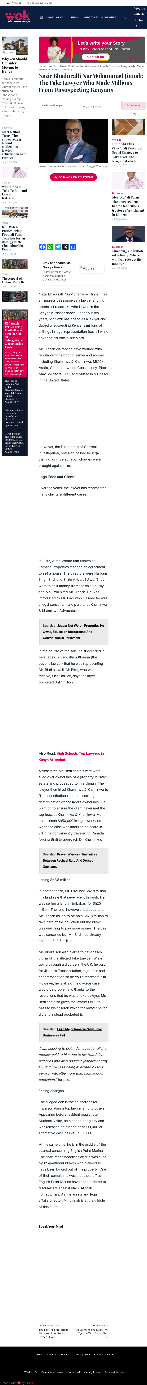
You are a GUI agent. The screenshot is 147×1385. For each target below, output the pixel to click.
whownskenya (53, 105)
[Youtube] (142, 3)
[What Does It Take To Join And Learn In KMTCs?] (15, 212)
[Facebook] (128, 3)
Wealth (53, 66)
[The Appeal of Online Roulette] (15, 296)
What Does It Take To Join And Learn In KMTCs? (14, 192)
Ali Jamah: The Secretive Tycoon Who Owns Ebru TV (92, 1333)
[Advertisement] (73, 214)
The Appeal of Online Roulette (13, 280)
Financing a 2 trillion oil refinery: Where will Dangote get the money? (127, 257)
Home (42, 66)
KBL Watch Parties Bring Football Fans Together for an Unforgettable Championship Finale (13, 238)
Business (9, 52)
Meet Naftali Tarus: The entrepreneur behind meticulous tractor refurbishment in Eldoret (14, 145)
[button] (124, 17)
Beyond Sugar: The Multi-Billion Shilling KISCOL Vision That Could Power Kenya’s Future (14, 441)
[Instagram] (133, 3)
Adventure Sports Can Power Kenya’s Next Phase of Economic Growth (14, 416)
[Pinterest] (33, 58)
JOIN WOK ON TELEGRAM (76, 177)
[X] (137, 3)
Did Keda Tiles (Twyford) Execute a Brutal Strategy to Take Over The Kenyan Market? (127, 152)
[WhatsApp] (33, 67)
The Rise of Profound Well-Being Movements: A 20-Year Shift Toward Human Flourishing (14, 389)
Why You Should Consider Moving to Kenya (14, 65)
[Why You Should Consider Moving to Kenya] (15, 46)
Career (6, 182)
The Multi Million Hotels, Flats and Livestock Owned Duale (54, 1333)
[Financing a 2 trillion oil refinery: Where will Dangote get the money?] (128, 234)
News (5, 223)
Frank (29, 1383)
